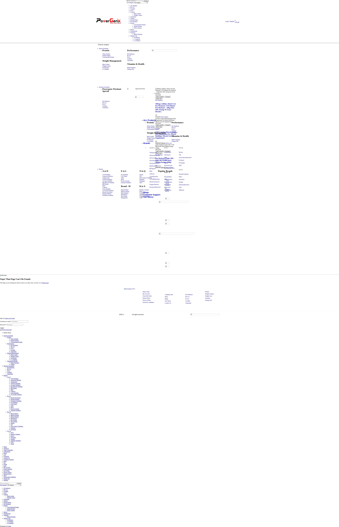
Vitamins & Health (12, 361)
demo (5, 461)
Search (146, 1)
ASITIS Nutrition (15, 383)
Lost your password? (6, 329)
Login (2, 328)
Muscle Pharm (15, 417)
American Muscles (16, 380)
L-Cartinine (137, 40)
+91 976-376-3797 (126, 306)
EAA (131, 10)
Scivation (13, 437)
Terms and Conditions (10, 477)
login (5, 466)
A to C (9, 377)
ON (12, 425)
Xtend (12, 444)
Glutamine (133, 17)
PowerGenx (128, 314)
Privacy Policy (8, 472)
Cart (5, 455)
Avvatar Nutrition (15, 385)
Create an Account (9, 318)
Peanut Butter (134, 20)
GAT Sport (14, 404)
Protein (132, 23)
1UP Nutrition (14, 378)
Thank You (7, 478)
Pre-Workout (133, 21)
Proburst (13, 428)
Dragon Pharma (15, 399)
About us (6, 448)
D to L (9, 396)
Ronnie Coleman (15, 434)
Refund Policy (8, 474)
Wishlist (6, 480)
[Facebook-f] (121, 294)
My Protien (14, 420)
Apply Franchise (8, 450)
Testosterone (133, 31)
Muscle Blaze (14, 413)
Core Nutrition (15, 393)
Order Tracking (8, 469)
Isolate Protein (138, 26)
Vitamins (132, 32)
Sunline (13, 439)
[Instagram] (132, 294)
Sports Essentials (8, 335)
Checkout (6, 456)
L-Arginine (137, 39)
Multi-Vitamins (138, 34)
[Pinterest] (121, 299)
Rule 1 (12, 436)
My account (7, 467)
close (9, 526)
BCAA (132, 7)
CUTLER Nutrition (16, 394)
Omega (132, 18)
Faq (5, 462)
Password (3, 324)
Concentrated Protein (140, 25)
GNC (12, 405)
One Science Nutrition (17, 426)
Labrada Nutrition (16, 410)
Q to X (9, 431)
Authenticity (7, 451)
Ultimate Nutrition (16, 440)
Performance (10, 343)
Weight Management (13, 353)
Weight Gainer (138, 15)
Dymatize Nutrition (16, 401)
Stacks (132, 29)
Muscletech (14, 418)
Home (5, 447)
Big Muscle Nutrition (16, 386)
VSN (12, 442)
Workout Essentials (9, 366)
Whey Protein (138, 28)
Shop (5, 475)
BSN (12, 390)
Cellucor (13, 391)
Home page (45, 283)
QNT (12, 432)
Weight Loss (133, 36)
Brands (6, 375)
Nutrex (12, 423)
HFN (12, 407)
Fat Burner (137, 37)
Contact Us (7, 458)
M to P (9, 412)
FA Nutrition (14, 402)
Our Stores (7, 470)
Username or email (6, 321)
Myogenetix (14, 421)
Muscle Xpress (15, 415)
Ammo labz (14, 382)
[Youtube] (137, 294)
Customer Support (9, 459)
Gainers (132, 12)
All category (133, 5)
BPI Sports (14, 388)
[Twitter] (127, 294)
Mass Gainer (137, 13)
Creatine (132, 9)
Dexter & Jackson (16, 397)
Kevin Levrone (15, 409)
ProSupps (13, 429)
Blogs (5, 453)
